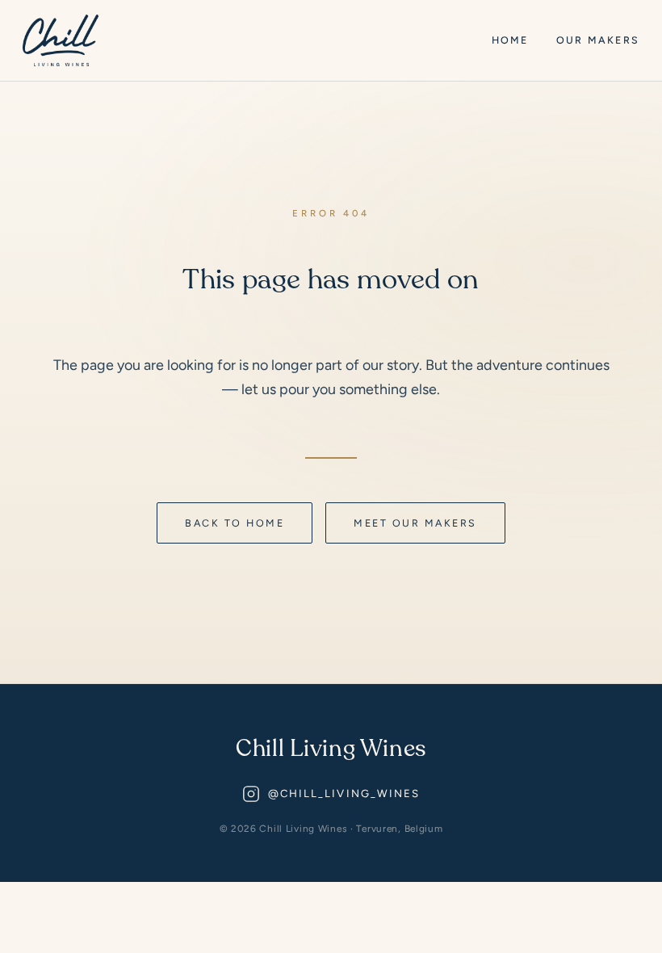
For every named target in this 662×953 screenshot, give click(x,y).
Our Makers (597, 40)
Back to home (234, 523)
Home (510, 40)
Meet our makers (415, 523)
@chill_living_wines (344, 793)
